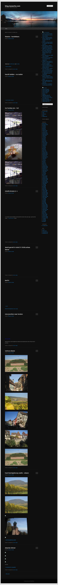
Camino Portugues (45, 89)
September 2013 (45, 134)
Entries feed (44, 230)
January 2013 (44, 143)
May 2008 (44, 201)
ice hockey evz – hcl (12, 108)
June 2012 (44, 147)
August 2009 (44, 183)
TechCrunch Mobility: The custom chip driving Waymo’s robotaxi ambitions (47, 66)
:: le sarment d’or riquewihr (10, 567)
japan (43, 115)
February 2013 (44, 142)
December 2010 (45, 166)
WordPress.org (45, 233)
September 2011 (45, 156)
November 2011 (45, 154)
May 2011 (44, 161)
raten (43, 112)
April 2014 (44, 129)
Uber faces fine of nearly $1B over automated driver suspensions (47, 58)
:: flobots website (8, 66)
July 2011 (44, 159)
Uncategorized (44, 225)
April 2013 (44, 140)
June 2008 (44, 199)
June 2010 (44, 173)
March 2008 (44, 203)
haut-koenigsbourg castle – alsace (17, 473)
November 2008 (45, 193)
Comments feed (45, 232)
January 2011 (44, 165)
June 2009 (44, 185)
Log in (43, 229)
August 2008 (44, 197)
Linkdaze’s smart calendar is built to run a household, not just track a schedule (47, 62)
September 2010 (45, 170)
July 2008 (44, 198)
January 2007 (44, 215)
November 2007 (45, 207)
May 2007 (44, 211)
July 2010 (44, 172)
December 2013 (45, 133)
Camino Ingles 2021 (45, 90)
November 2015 (45, 124)
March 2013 (44, 141)
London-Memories (45, 98)
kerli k (7, 280)
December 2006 (45, 216)
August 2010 (44, 171)
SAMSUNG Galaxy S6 (46, 95)
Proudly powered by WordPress (29, 581)
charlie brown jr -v (11, 191)
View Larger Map (7, 338)
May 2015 (44, 125)
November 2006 (45, 217)
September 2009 (45, 182)
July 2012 (44, 146)
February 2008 (44, 204)
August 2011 (44, 158)
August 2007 (44, 210)
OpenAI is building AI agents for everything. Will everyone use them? (47, 43)
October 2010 (44, 168)
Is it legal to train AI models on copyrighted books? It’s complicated (47, 73)
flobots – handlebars (12, 36)
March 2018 (44, 123)
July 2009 (44, 184)
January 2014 (44, 131)
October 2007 (44, 208)
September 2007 (45, 209)
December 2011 (45, 153)
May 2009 (44, 186)
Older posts (7, 573)
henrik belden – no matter (14, 74)
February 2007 (44, 214)
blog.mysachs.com (12, 6)
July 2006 (44, 219)
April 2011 (44, 162)
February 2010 (44, 176)
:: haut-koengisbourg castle (10, 540)
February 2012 (44, 152)
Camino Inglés (44, 92)
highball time (44, 116)
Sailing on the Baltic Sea (46, 100)
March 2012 (44, 150)
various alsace (10, 351)
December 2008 (45, 192)
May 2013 (44, 139)
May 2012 (44, 148)
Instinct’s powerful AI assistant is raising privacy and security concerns (47, 35)
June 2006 (44, 220)
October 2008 (44, 195)
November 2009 (45, 179)
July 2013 (44, 136)
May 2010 (44, 174)
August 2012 (44, 145)
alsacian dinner (10, 548)
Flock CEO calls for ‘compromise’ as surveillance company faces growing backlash (47, 69)
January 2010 (44, 177)
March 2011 (44, 164)
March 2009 (44, 189)
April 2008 (44, 202)
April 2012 (44, 149)
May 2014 (44, 128)
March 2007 (44, 213)
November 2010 (45, 167)
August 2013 (44, 135)
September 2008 (45, 196)
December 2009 (45, 178)
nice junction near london (14, 314)
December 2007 (45, 205)
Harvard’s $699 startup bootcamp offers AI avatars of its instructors (47, 81)
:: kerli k (6, 306)
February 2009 (44, 190)
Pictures (43, 94)
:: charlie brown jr (11, 218)
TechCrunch (47, 32)
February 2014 (44, 130)
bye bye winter (44, 111)
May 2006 (44, 221)
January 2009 (44, 191)
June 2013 (44, 137)
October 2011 (44, 155)
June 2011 (44, 160)
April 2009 (44, 187)
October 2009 (44, 180)
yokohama (44, 114)
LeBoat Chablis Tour (46, 101)
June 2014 (44, 127)
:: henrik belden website (9, 100)
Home (6, 28)
